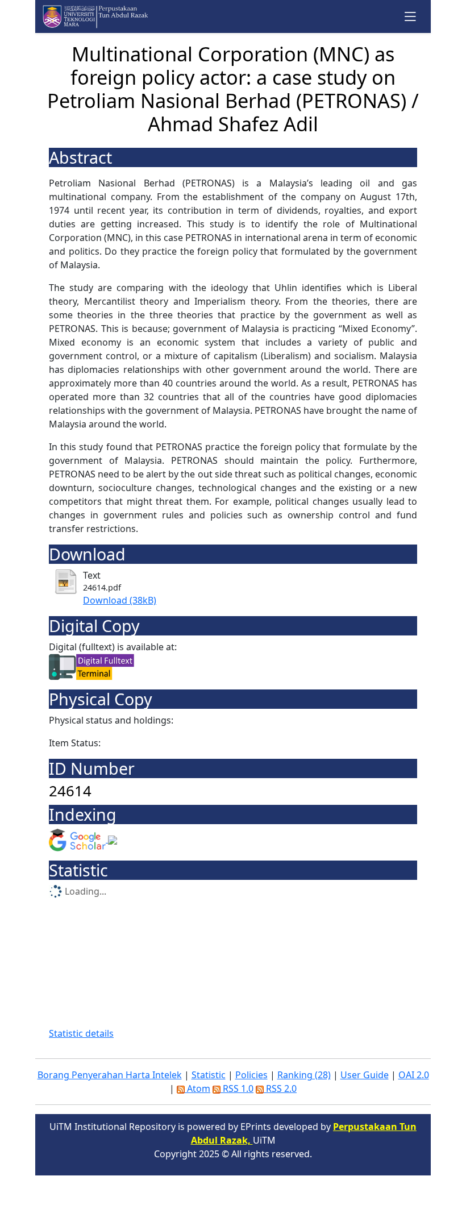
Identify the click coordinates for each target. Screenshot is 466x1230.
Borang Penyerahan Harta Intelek (110, 1075)
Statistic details (81, 1033)
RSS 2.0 (280, 1088)
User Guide (364, 1075)
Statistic (209, 1075)
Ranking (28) (304, 1075)
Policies (251, 1075)
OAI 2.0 (413, 1075)
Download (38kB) (119, 600)
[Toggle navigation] (410, 16)
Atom (197, 1088)
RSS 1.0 (236, 1088)
